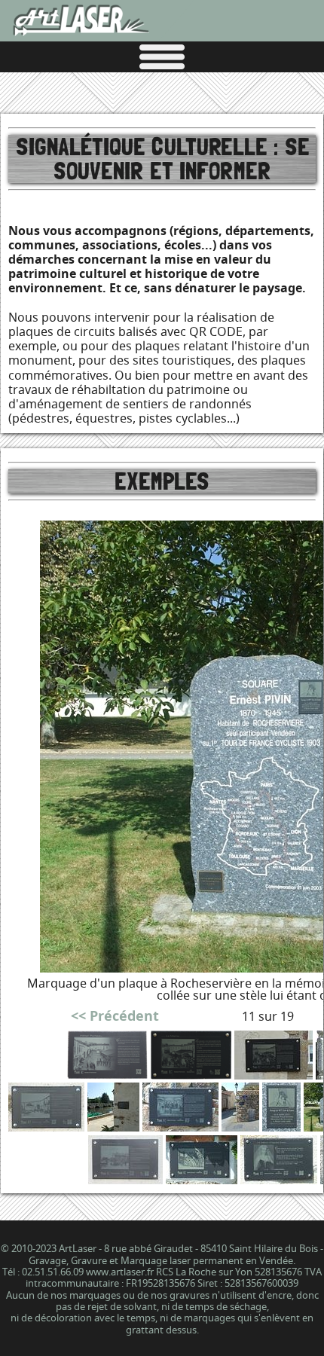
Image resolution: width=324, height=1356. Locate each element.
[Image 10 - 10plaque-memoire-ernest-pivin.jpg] (281, 1126)
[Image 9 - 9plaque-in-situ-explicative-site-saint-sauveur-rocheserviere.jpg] (240, 1126)
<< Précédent (115, 1015)
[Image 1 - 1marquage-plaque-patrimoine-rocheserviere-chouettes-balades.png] (107, 1074)
